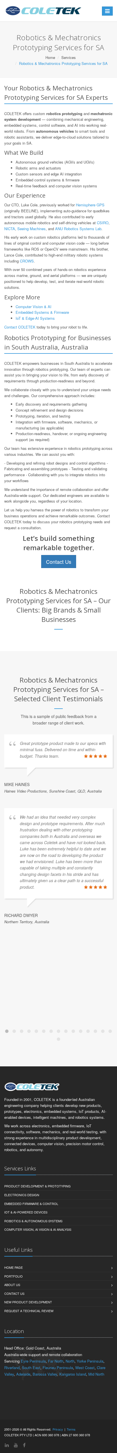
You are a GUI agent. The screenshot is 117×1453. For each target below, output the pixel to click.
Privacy (58, 1429)
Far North (55, 1361)
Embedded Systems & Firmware (42, 312)
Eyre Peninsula (33, 1361)
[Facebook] (24, 1445)
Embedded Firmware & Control (31, 1203)
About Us (12, 1284)
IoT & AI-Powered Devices (25, 1212)
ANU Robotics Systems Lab (78, 228)
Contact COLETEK (19, 327)
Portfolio (13, 1276)
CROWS (27, 261)
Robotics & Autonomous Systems (33, 1221)
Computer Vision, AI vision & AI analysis (37, 1229)
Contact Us (58, 561)
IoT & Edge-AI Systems (35, 318)
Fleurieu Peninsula (58, 1367)
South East (31, 1367)
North (70, 1361)
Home (50, 57)
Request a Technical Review (28, 1310)
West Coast (85, 1367)
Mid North (96, 1374)
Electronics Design (21, 1195)
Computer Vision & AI (33, 306)
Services (68, 57)
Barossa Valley (45, 1374)
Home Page (13, 1267)
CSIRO (102, 222)
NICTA (9, 228)
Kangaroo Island (72, 1374)
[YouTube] (16, 1445)
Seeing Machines (31, 228)
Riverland (12, 1367)
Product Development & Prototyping (37, 1186)
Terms (71, 1429)
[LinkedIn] (7, 1445)
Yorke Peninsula (90, 1361)
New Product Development (28, 1302)
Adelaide (23, 1374)
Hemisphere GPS (90, 204)
